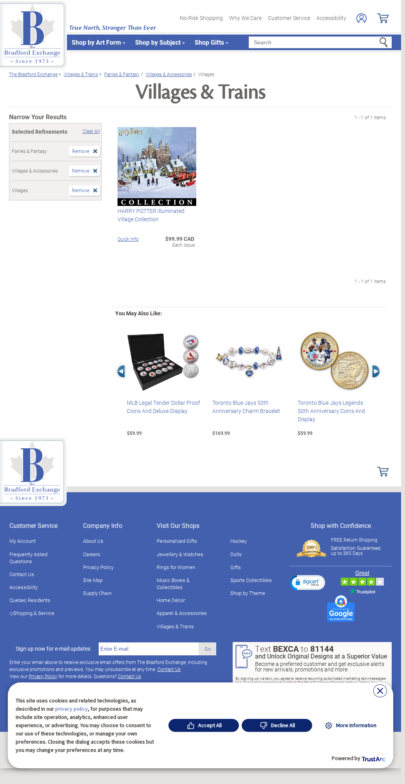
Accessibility (331, 18)
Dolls (236, 554)
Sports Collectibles (251, 580)
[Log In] (361, 18)
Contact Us (21, 574)
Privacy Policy (98, 567)
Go (207, 648)
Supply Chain (97, 593)
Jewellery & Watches (180, 554)
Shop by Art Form (96, 42)
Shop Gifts (209, 42)
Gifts (235, 567)
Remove (80, 151)
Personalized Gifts (177, 540)
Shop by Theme (247, 593)
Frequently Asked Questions (28, 558)
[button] (307, 582)
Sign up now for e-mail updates (53, 648)
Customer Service (289, 18)
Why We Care (245, 18)
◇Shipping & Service (31, 613)
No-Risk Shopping (201, 18)
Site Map (93, 580)
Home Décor (171, 600)
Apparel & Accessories (182, 613)
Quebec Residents (29, 600)
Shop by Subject (158, 42)
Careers (91, 554)
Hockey (238, 540)
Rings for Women (176, 567)
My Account (22, 540)
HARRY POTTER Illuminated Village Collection (151, 215)
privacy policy (71, 708)
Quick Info (128, 239)
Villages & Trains (175, 626)
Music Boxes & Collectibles (173, 584)
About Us (93, 540)
